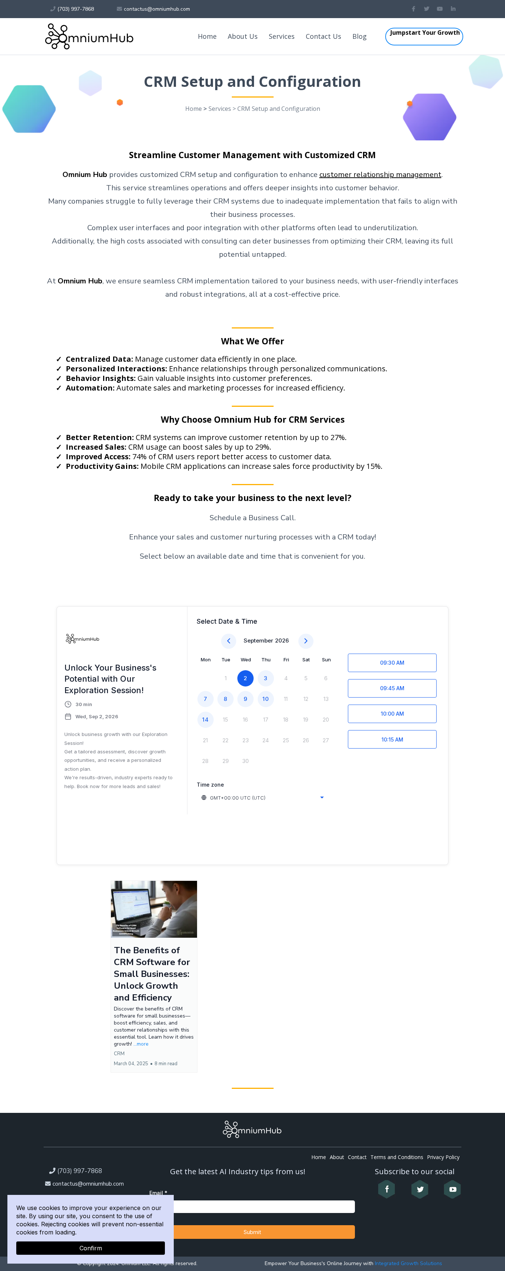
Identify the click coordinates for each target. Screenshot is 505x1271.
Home (207, 36)
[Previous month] (228, 641)
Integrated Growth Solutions (407, 1263)
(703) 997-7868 (79, 1171)
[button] (154, 977)
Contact (357, 1157)
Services (282, 36)
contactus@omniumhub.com (88, 1183)
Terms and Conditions (396, 1157)
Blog (359, 36)
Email (158, 1193)
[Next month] (305, 641)
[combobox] (263, 797)
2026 (282, 640)
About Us (243, 36)
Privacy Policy (443, 1157)
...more (141, 1043)
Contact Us (323, 36)
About (337, 1157)
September (258, 640)
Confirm (90, 1248)
